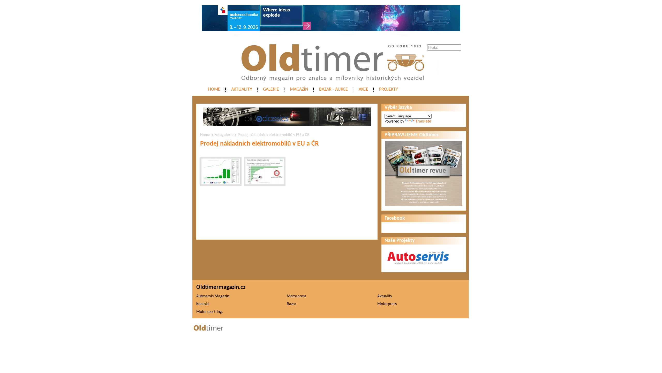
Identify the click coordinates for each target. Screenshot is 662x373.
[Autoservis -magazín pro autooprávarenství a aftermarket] (418, 266)
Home (214, 89)
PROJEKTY (388, 89)
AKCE (363, 89)
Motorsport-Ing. (209, 312)
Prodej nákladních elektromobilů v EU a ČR (274, 135)
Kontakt (202, 304)
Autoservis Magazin (212, 296)
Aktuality (241, 89)
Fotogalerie (224, 135)
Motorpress (296, 296)
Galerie (271, 89)
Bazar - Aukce (333, 89)
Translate (423, 121)
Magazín (299, 89)
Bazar (291, 304)
